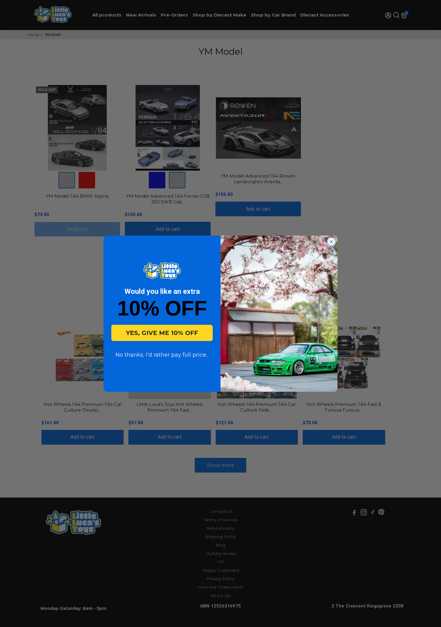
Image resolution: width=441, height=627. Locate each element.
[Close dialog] (331, 241)
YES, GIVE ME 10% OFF (162, 332)
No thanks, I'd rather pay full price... (162, 355)
